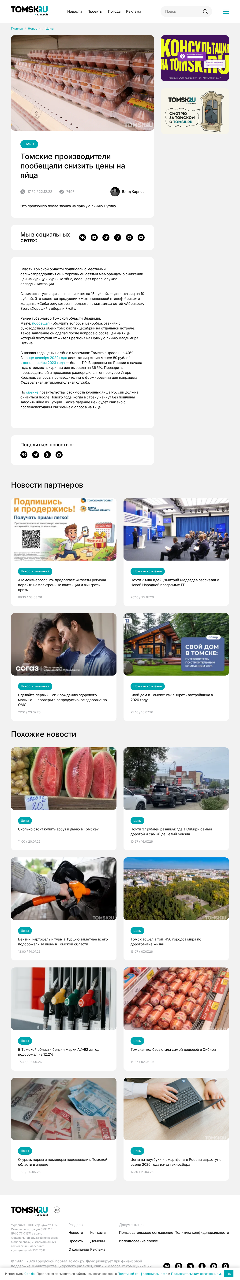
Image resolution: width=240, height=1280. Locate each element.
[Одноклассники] (117, 237)
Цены (49, 28)
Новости (74, 11)
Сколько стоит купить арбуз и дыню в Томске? (58, 829)
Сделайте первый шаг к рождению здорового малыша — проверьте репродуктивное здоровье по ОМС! (62, 700)
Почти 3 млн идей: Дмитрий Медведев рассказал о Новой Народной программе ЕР (175, 582)
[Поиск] (205, 11)
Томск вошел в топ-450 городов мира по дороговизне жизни (166, 941)
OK (229, 1274)
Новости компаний (35, 571)
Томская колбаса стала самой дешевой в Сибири (173, 1049)
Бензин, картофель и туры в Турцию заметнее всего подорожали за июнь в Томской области (63, 941)
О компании (78, 1249)
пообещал (41, 323)
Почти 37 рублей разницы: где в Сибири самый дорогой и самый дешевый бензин (171, 831)
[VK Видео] (94, 237)
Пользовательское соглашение (146, 1232)
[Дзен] (129, 237)
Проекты (94, 11)
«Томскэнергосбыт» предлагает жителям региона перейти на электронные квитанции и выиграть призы (62, 585)
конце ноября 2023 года (44, 362)
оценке (32, 392)
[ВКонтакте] (82, 237)
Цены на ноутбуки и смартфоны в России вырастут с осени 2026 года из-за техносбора (176, 1162)
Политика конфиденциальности (202, 1232)
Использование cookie (138, 1241)
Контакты (98, 1232)
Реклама (133, 11)
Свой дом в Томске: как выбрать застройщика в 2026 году (172, 697)
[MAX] (141, 237)
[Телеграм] (105, 237)
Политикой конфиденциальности (142, 1274)
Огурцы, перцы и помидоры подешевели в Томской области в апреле (62, 1162)
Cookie (29, 1274)
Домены (97, 1241)
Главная (17, 28)
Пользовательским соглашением (196, 1274)
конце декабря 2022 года (45, 357)
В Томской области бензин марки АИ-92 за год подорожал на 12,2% (58, 1052)
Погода (114, 11)
